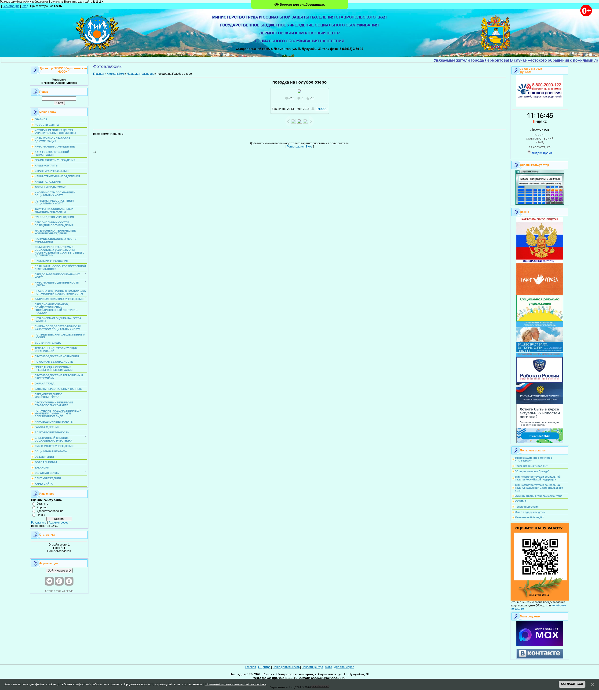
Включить (70, 1)
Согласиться (572, 684)
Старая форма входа (59, 591)
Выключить (56, 1)
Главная (98, 73)
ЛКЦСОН (322, 109)
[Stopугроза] (539, 293)
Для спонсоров (344, 667)
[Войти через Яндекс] (59, 581)
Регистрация (11, 6)
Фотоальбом (115, 73)
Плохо (41, 515)
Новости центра (312, 667)
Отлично (42, 503)
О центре (264, 667)
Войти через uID (59, 570)
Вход (25, 6)
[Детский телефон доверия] (539, 105)
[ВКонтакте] (539, 657)
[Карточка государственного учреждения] (539, 262)
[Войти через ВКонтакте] (49, 581)
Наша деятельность (140, 73)
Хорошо (42, 507)
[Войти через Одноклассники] (69, 581)
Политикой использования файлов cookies (235, 684)
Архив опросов (58, 522)
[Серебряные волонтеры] (539, 355)
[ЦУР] (539, 442)
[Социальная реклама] (539, 320)
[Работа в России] (539, 382)
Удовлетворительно (50, 511)
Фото (328, 667)
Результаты (39, 522)
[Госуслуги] (539, 403)
